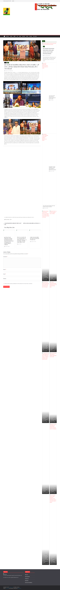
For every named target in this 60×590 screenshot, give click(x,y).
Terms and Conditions (28, 582)
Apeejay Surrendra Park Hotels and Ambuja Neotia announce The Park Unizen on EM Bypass (53, 488)
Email (4, 274)
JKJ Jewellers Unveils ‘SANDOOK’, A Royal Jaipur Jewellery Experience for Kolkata (52, 168)
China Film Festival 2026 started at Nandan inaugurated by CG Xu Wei (52, 97)
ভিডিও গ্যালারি (35, 36)
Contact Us (27, 578)
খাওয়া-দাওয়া (23, 36)
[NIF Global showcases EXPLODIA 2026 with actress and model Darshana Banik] (49, 44)
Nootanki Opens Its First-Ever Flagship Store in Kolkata (53, 276)
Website (4, 278)
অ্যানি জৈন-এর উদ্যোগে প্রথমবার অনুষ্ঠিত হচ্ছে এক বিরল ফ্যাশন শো (31, 223)
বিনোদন (27, 36)
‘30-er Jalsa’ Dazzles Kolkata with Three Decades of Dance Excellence (49, 206)
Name (4, 269)
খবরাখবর (11, 36)
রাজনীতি (14, 36)
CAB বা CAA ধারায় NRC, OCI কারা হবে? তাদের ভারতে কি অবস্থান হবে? (34, 238)
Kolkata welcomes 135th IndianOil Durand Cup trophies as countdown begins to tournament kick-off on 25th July (45, 274)
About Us (26, 574)
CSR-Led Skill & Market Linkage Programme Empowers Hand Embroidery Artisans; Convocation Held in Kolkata (53, 558)
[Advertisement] (30, 28)
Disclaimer (26, 580)
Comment (5, 256)
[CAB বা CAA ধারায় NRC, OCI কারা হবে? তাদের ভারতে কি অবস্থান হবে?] (35, 230)
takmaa (12, 70)
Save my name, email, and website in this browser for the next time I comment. (18, 283)
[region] (46, 15)
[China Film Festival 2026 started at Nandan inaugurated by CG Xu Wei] (45, 98)
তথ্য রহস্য (30, 36)
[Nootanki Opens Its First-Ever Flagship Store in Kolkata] (53, 246)
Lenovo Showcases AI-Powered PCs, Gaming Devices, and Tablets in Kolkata (45, 488)
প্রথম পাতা (7, 36)
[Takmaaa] (46, 3)
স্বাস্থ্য (20, 36)
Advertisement (27, 576)
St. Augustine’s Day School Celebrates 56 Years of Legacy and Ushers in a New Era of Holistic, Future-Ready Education (45, 416)
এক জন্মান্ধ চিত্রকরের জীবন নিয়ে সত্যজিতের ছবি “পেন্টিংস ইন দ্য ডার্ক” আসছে (12, 224)
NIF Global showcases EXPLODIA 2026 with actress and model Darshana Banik (48, 51)
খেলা (17, 36)
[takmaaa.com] (4, 36)
